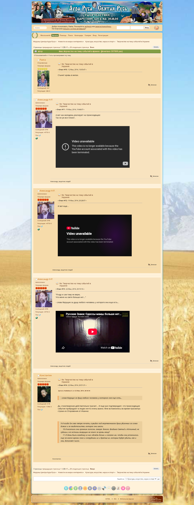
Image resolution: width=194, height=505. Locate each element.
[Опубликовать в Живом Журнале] (99, 488)
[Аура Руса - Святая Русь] (37, 138)
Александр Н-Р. (45, 99)
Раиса (43, 59)
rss (157, 28)
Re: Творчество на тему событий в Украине (77, 65)
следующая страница (80, 47)
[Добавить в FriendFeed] (76, 488)
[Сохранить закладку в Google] (114, 488)
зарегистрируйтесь (103, 26)
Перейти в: (120, 479)
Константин (46, 375)
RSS (115, 499)
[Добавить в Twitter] (66, 488)
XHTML (107, 499)
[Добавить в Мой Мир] (95, 488)
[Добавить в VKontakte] (90, 488)
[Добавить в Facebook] (80, 488)
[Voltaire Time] (155, 499)
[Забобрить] (118, 488)
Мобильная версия (127, 499)
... (69, 47)
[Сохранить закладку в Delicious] (104, 488)
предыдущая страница (51, 47)
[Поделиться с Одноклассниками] (109, 488)
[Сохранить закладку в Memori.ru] (123, 488)
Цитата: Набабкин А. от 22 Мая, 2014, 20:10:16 (74, 391)
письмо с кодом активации (74, 28)
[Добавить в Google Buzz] (71, 488)
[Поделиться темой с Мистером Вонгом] (128, 488)
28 (71, 47)
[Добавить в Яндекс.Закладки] (85, 488)
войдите (88, 26)
